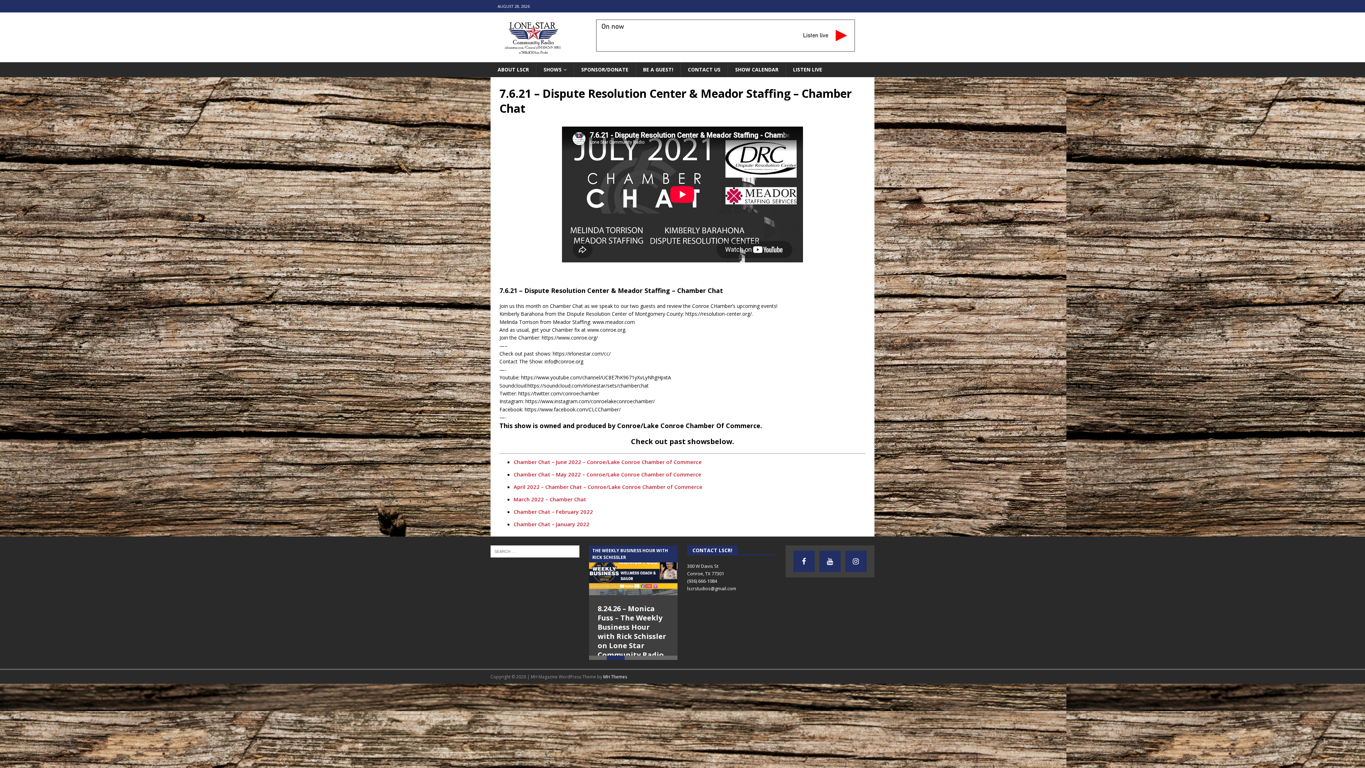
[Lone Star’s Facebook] (804, 561)
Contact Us (704, 69)
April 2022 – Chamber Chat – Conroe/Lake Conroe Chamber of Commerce (608, 486)
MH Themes (615, 690)
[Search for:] (535, 551)
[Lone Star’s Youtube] (830, 561)
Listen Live (807, 69)
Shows (553, 69)
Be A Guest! (658, 69)
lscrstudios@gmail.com (711, 588)
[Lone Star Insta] (856, 561)
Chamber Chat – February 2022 (553, 511)
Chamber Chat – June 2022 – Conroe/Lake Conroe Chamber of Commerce (608, 461)
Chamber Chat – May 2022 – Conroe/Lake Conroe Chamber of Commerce (607, 474)
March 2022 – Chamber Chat (550, 499)
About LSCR (513, 69)
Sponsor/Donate (604, 69)
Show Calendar (756, 69)
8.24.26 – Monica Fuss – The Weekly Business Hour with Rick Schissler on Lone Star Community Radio (632, 632)
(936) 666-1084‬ (702, 581)
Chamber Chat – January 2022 (551, 524)
